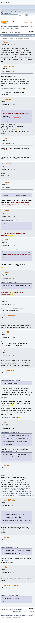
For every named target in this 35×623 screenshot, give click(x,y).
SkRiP (6, 138)
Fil (4, 350)
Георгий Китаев (10, 315)
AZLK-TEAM (6, 2)
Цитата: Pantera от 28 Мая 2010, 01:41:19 (9, 249)
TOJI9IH (6, 332)
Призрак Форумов (11, 585)
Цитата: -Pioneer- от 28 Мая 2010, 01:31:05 (10, 432)
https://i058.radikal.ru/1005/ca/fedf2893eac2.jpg (16, 493)
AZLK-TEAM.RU (9, 370)
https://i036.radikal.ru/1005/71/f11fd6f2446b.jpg (16, 491)
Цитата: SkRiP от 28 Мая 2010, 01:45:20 (9, 282)
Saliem (6, 567)
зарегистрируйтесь (6, 13)
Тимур (6, 423)
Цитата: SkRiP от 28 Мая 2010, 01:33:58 (9, 192)
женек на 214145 (10, 66)
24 (16, 32)
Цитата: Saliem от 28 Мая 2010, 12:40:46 (9, 595)
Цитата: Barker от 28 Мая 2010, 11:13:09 (9, 547)
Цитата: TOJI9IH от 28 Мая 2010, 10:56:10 (10, 509)
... (14, 32)
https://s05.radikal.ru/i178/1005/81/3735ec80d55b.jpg (18, 495)
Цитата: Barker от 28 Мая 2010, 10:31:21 (9, 451)
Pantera (6, 182)
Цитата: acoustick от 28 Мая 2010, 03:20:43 (10, 380)
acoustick (7, 99)
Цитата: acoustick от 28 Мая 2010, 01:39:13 (10, 220)
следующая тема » (28, 611)
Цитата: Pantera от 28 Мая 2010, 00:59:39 (10, 108)
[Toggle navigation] (31, 2)
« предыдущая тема (16, 611)
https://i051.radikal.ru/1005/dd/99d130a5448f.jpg (16, 490)
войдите (24, 12)
